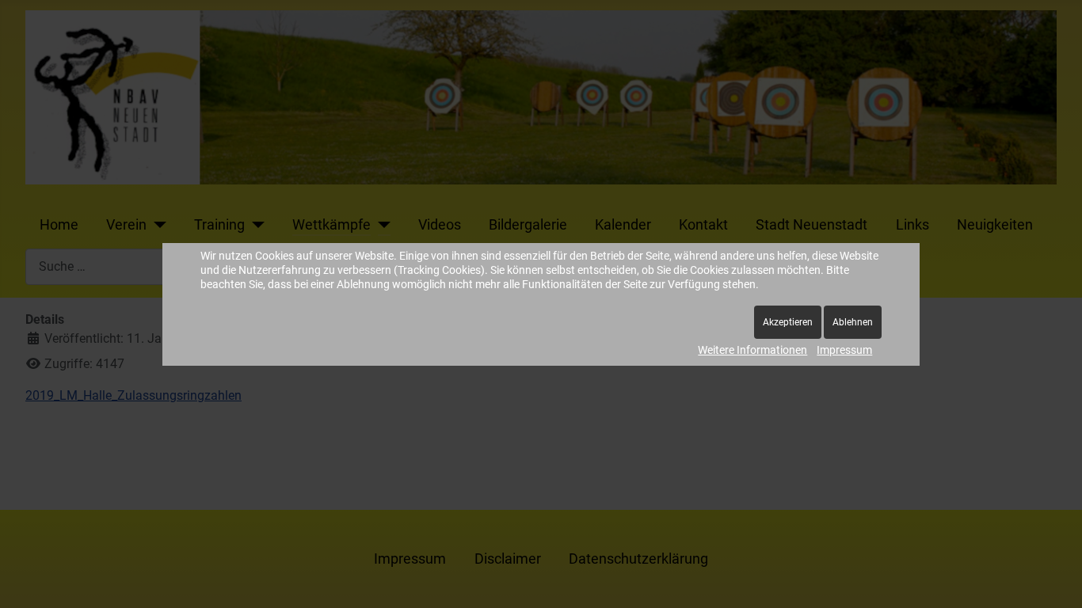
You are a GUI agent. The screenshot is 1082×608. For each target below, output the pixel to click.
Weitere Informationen (752, 350)
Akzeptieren (788, 322)
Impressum (844, 350)
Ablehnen (852, 322)
